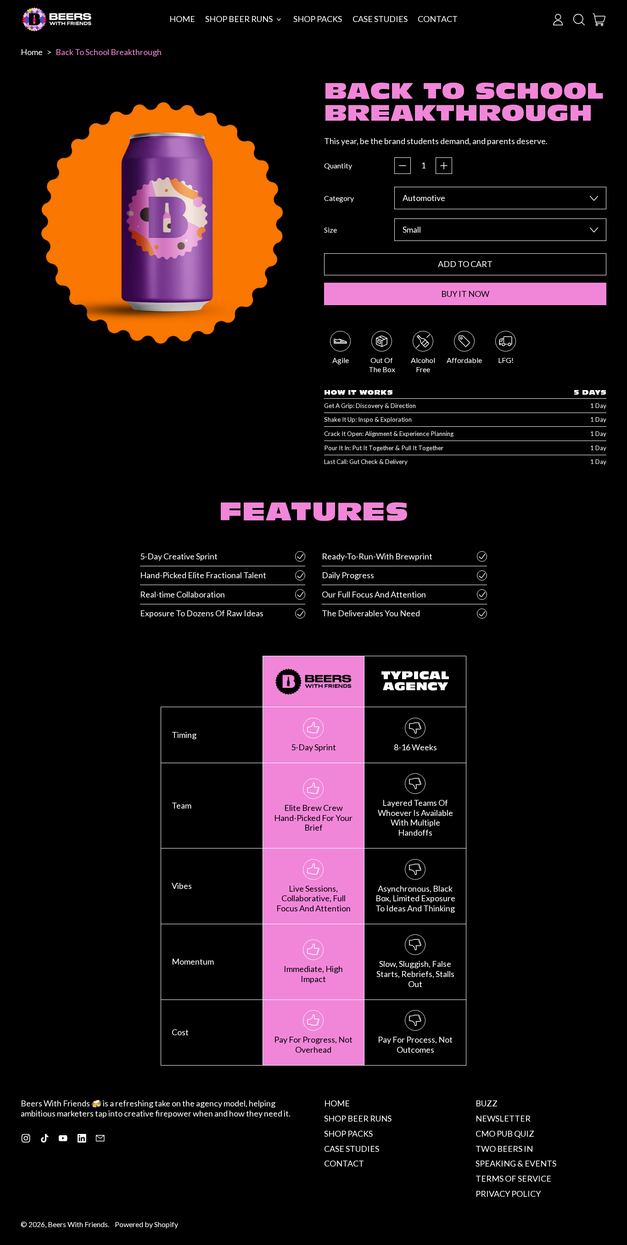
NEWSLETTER (503, 1118)
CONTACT (438, 19)
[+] (444, 165)
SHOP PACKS (317, 19)
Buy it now (465, 294)
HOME (182, 19)
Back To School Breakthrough (109, 52)
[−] (402, 165)
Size (330, 229)
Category (339, 198)
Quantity (338, 165)
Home (32, 52)
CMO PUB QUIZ (505, 1133)
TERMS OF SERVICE (513, 1178)
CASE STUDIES (380, 19)
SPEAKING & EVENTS (516, 1163)
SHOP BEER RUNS (358, 1118)
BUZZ (487, 1103)
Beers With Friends (78, 1224)
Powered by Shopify (146, 1224)
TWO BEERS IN (504, 1149)
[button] (578, 19)
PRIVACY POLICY (508, 1194)
